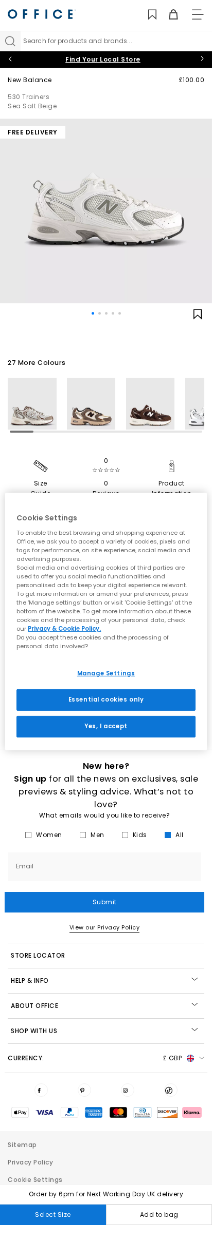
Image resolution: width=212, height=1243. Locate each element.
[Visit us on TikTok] (171, 1090)
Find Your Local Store (102, 59)
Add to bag (159, 1214)
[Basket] (167, 15)
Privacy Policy (30, 1162)
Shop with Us (34, 1030)
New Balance (30, 79)
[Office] (42, 14)
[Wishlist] (146, 15)
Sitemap (22, 1144)
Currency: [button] (95, 1058)
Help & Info (30, 980)
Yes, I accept (105, 726)
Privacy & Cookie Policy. (64, 629)
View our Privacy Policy (104, 927)
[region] (105, 621)
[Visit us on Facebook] (41, 1090)
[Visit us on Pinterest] (84, 1090)
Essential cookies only (106, 699)
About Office (34, 1005)
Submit (105, 902)
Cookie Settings (35, 1179)
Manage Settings (106, 673)
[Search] (10, 41)
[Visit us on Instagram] (127, 1090)
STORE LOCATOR (38, 955)
